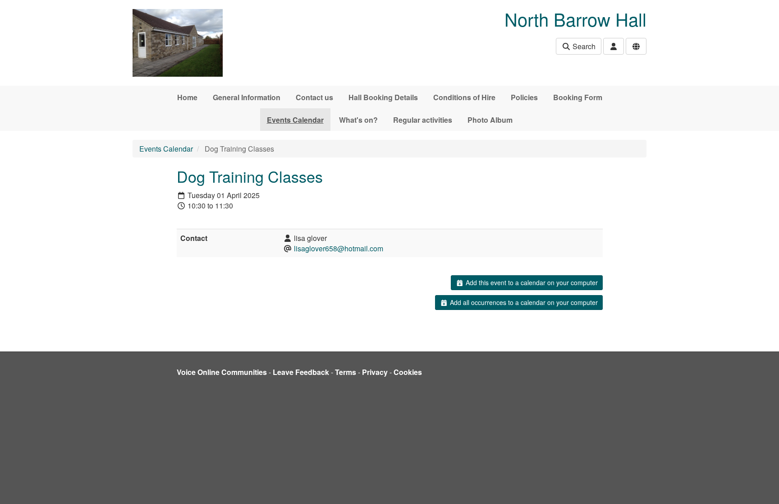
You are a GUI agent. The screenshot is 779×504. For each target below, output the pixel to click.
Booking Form (577, 97)
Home (187, 97)
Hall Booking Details (383, 97)
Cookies (408, 372)
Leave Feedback (301, 372)
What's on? (358, 120)
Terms (345, 372)
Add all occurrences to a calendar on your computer (523, 302)
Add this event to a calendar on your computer (531, 282)
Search (583, 46)
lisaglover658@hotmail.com (338, 248)
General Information (246, 97)
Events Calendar (295, 120)
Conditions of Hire (464, 97)
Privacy (375, 372)
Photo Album (490, 120)
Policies (524, 97)
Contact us (314, 97)
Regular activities (422, 120)
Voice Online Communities (222, 372)
